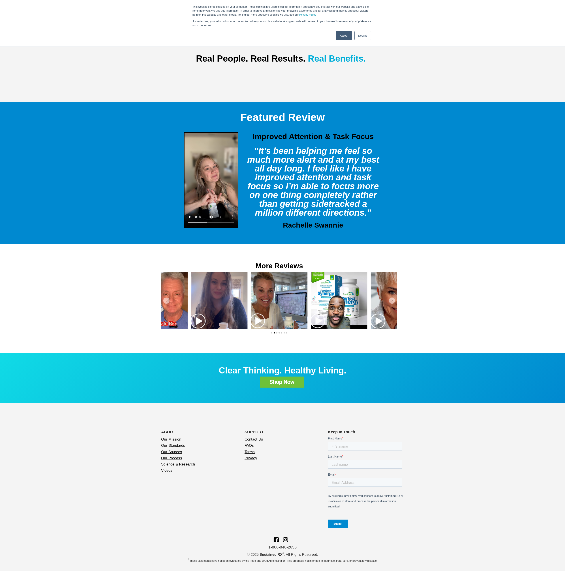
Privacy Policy (307, 14)
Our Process (171, 458)
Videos (166, 470)
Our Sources (171, 452)
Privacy (251, 458)
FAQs (249, 445)
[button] (166, 301)
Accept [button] (344, 35)
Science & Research (178, 464)
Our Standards (173, 445)
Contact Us (254, 439)
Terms (250, 452)
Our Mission (171, 439)
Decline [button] (362, 35)
